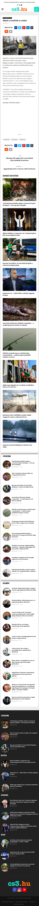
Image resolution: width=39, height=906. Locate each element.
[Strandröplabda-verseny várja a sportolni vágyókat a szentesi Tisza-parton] (5, 867)
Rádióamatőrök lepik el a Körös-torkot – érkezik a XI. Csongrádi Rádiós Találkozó (24, 570)
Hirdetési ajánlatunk (19, 904)
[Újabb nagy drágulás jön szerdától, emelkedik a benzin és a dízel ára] (5, 788)
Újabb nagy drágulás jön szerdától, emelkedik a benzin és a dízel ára (18, 386)
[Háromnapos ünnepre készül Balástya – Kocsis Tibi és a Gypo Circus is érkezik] (7, 525)
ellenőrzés (6, 139)
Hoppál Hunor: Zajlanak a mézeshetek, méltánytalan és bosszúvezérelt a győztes (23, 674)
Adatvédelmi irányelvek (8, 902)
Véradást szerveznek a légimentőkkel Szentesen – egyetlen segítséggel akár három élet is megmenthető (23, 547)
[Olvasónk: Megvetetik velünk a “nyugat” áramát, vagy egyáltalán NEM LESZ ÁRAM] (7, 592)
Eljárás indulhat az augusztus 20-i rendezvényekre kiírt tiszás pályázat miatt (19, 234)
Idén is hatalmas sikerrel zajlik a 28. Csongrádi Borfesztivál (22, 474)
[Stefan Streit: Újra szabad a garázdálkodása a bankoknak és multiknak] (7, 652)
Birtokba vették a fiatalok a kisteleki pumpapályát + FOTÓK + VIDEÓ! (21, 841)
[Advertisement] (19, 121)
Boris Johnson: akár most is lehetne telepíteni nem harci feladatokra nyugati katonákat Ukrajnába (23, 802)
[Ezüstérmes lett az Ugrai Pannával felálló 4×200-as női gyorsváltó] (5, 855)
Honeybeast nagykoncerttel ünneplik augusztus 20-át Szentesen (23, 558)
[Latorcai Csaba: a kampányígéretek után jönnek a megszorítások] (7, 640)
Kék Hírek (9, 17)
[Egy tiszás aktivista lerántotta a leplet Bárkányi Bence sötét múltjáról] (7, 700)
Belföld (4, 17)
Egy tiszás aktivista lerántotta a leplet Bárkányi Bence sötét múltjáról (23, 698)
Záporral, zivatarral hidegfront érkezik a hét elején (17, 446)
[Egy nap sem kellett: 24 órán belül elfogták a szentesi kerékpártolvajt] (7, 489)
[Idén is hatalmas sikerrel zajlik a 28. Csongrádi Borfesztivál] (7, 477)
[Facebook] (15, 890)
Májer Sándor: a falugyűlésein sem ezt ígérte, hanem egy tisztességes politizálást (23, 662)
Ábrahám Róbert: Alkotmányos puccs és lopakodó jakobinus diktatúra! (23, 601)
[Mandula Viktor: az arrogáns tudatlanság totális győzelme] (7, 628)
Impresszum (32, 902)
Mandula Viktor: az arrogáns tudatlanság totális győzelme (21, 625)
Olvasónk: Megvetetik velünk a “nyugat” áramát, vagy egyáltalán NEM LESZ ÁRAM (24, 589)
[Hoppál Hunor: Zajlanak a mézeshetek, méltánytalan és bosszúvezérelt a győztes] (7, 676)
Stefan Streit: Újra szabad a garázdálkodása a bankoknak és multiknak (21, 650)
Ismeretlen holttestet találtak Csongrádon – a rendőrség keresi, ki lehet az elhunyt (18, 324)
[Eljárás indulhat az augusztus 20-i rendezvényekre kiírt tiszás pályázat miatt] (5, 764)
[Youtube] (24, 890)
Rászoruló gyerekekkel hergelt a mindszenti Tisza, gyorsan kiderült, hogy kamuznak (24, 535)
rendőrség (22, 139)
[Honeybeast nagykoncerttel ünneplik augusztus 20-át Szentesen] (7, 561)
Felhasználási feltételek (21, 902)
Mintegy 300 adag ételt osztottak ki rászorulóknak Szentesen (19, 159)
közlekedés (14, 139)
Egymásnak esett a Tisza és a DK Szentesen (19, 169)
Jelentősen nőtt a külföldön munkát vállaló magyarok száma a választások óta (17, 416)
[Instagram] (19, 890)
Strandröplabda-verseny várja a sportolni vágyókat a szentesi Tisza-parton (22, 865)
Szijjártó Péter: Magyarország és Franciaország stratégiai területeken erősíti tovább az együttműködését (23, 826)
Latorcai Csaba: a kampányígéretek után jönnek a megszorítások (24, 637)
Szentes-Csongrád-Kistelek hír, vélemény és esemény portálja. (19, 2)
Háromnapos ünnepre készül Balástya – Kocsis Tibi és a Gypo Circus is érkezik (23, 522)
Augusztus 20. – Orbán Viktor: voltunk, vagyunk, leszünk (18, 294)
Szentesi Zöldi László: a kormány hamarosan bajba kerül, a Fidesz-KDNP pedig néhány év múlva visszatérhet (23, 614)
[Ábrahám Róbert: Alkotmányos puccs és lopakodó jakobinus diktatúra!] (7, 604)
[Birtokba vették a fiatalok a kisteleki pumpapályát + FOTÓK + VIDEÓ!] (5, 843)
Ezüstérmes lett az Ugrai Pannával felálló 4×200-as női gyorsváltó (22, 853)
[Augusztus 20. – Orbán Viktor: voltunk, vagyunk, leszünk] (5, 776)
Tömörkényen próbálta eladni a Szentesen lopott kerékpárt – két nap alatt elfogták (19, 204)
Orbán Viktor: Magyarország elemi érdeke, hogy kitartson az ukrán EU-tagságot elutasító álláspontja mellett (24, 814)
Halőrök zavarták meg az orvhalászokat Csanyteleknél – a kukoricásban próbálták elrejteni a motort (17, 355)
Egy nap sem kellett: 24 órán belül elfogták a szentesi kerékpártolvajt (18, 264)
